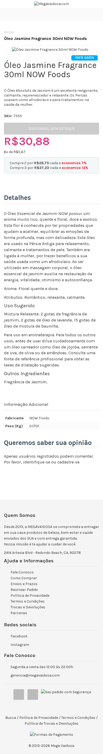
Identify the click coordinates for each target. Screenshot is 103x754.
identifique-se (36, 462)
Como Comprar (24, 578)
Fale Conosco (22, 572)
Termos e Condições (28, 601)
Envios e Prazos (24, 584)
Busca (10, 717)
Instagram (20, 644)
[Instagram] (33, 693)
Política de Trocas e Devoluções (51, 723)
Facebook (19, 636)
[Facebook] (19, 693)
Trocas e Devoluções (28, 607)
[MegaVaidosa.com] (51, 4)
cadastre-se (68, 462)
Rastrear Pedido (24, 589)
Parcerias (19, 613)
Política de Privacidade (30, 595)
